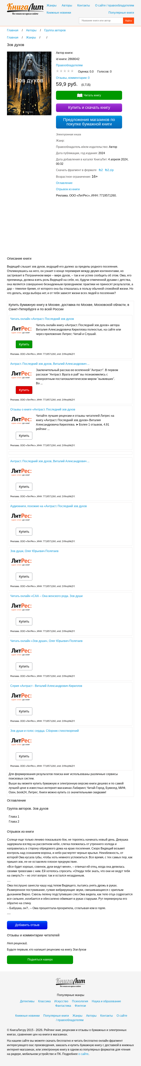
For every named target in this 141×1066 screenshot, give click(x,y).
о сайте (83, 1054)
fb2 (101, 170)
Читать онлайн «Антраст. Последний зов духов (42, 318)
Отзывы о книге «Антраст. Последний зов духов (42, 409)
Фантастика (63, 1005)
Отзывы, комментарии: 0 (73, 77)
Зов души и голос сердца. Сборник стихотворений (44, 730)
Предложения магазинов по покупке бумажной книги (89, 121)
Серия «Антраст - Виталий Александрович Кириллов (46, 685)
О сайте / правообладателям (114, 5)
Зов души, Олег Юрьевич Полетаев (34, 551)
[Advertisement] (38, 228)
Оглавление (64, 183)
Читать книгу (92, 95)
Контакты (83, 5)
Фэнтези (80, 1005)
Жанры (52, 5)
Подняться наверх (40, 959)
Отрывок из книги (68, 189)
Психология (80, 1001)
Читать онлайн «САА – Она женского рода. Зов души (46, 596)
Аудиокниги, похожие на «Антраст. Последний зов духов (48, 506)
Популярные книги (121, 12)
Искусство (61, 1001)
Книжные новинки (59, 12)
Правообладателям (69, 65)
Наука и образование (106, 1001)
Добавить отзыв (27, 925)
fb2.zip (109, 170)
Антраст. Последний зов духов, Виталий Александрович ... (49, 363)
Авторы (67, 5)
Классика (44, 1001)
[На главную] (25, 9)
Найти (128, 20)
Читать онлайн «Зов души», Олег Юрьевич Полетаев (46, 640)
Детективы (27, 1001)
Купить (24, 344)
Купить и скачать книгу (89, 107)
